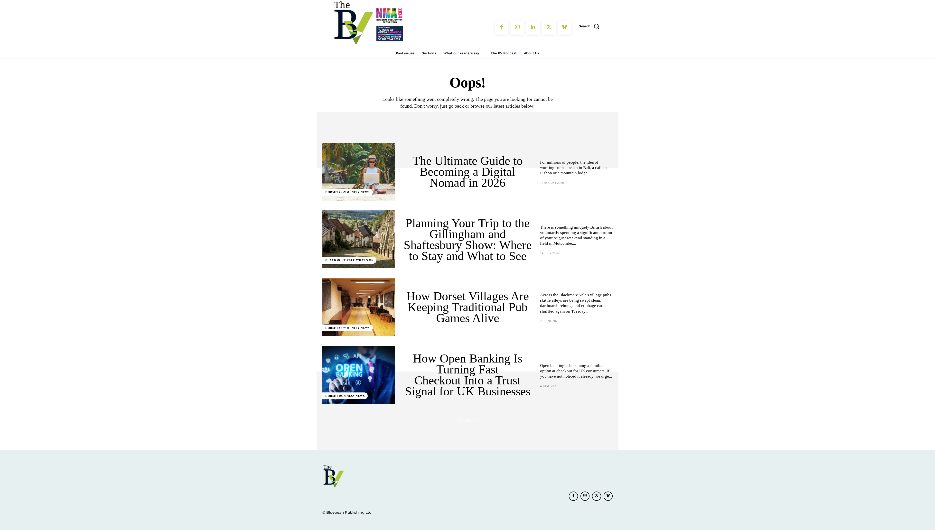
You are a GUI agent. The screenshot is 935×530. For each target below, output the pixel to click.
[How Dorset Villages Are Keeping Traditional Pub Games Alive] (358, 307)
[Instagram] (517, 28)
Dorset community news (347, 192)
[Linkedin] (533, 28)
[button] (591, 26)
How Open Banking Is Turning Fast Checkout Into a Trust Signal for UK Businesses (467, 375)
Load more (466, 421)
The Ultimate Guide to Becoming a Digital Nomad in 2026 (467, 171)
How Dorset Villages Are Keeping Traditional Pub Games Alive (467, 307)
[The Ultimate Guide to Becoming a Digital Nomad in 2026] (358, 172)
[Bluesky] (564, 28)
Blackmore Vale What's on (349, 260)
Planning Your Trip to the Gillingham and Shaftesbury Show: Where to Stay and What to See (468, 239)
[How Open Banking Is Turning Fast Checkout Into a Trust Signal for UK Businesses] (358, 375)
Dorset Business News (345, 396)
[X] (549, 28)
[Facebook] (501, 28)
